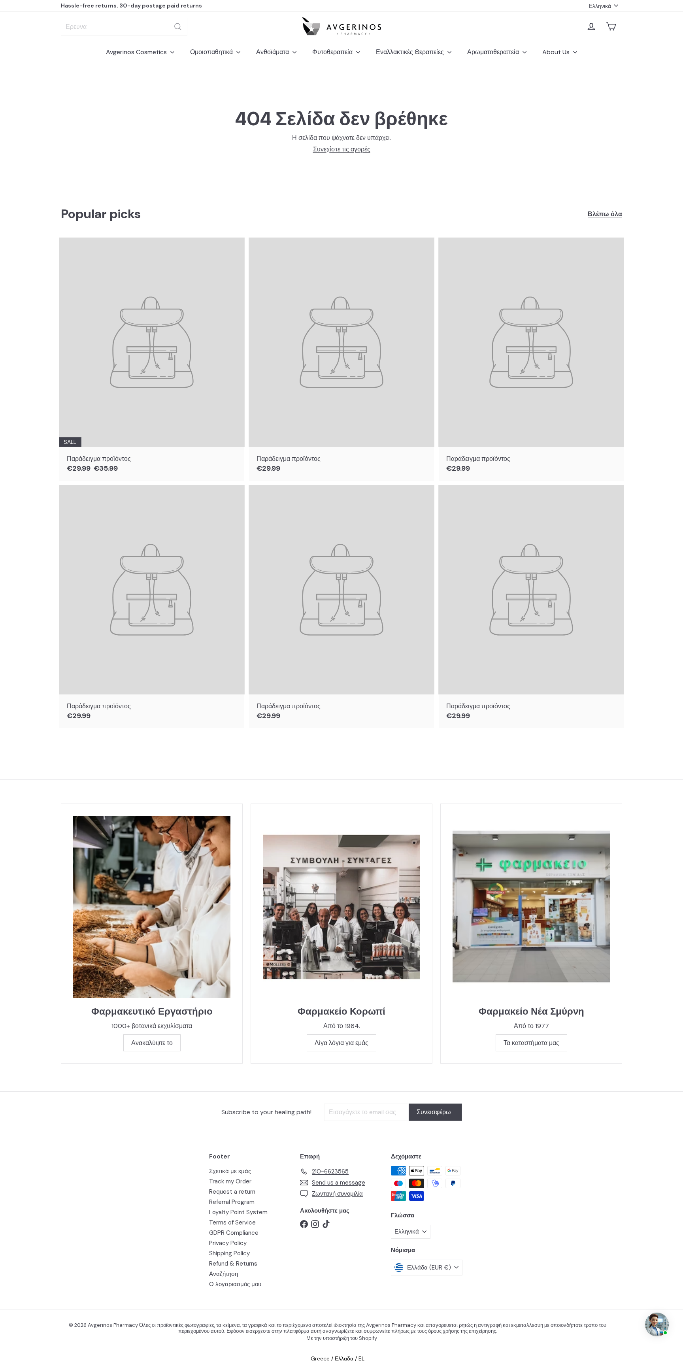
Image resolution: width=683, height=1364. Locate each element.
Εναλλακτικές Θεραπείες (410, 52)
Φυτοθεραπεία (333, 52)
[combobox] (124, 27)
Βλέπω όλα (605, 214)
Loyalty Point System (238, 1212)
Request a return (232, 1192)
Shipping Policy (229, 1253)
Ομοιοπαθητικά (212, 52)
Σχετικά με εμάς (230, 1171)
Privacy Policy (228, 1243)
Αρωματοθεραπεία (494, 52)
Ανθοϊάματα (273, 52)
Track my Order (230, 1181)
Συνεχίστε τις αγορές (341, 149)
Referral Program (232, 1202)
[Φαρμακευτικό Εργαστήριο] (151, 907)
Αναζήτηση (223, 1274)
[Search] (177, 27)
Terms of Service (232, 1222)
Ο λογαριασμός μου (235, 1284)
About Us (556, 52)
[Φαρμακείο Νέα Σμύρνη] (531, 907)
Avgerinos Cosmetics (137, 52)
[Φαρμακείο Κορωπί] (341, 907)
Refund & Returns (233, 1264)
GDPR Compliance (233, 1233)
